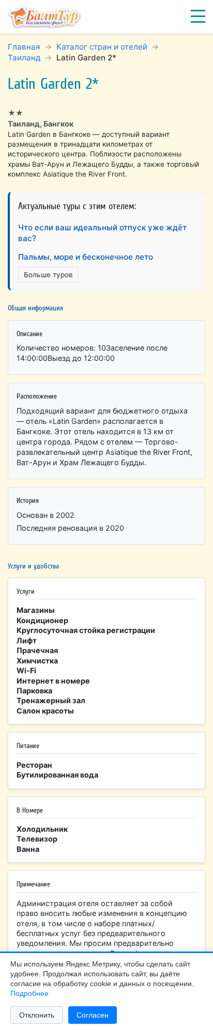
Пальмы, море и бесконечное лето (85, 257)
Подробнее (29, 993)
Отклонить (36, 1015)
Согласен (93, 1015)
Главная (24, 47)
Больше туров (48, 275)
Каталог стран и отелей (101, 47)
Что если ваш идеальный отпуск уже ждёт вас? (102, 233)
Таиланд (24, 57)
